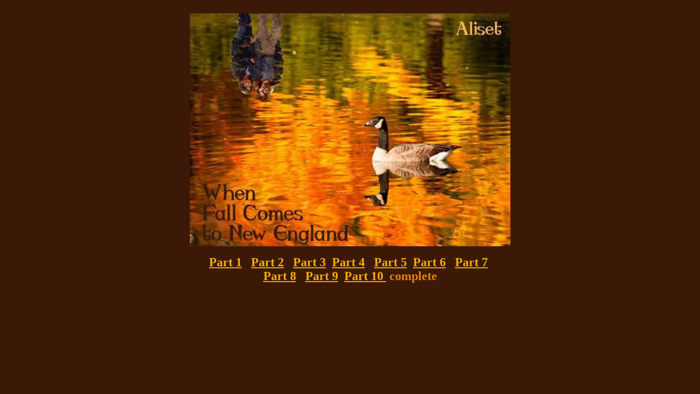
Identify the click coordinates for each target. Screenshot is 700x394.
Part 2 (267, 262)
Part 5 (390, 262)
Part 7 (471, 262)
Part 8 (279, 276)
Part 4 (348, 262)
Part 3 (309, 262)
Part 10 (365, 276)
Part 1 (225, 262)
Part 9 (321, 276)
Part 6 (429, 262)
